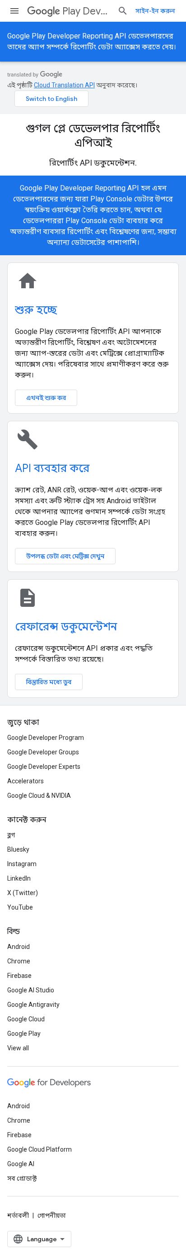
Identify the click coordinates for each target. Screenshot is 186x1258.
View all (18, 1048)
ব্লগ (11, 835)
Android (18, 946)
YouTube (20, 907)
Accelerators (25, 781)
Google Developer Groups (43, 752)
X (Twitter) (22, 892)
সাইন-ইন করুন (155, 10)
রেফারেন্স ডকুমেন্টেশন (66, 627)
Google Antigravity (33, 1004)
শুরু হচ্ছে (36, 310)
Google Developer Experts (43, 766)
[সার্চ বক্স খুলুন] (122, 10)
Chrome (18, 961)
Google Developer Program (45, 737)
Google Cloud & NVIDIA (39, 795)
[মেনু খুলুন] (14, 11)
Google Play (24, 1033)
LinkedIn (19, 878)
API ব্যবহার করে (52, 468)
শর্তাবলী (18, 1215)
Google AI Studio (30, 990)
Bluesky (18, 849)
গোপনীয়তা (51, 1215)
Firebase (19, 975)
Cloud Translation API (64, 85)
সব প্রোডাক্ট (22, 1178)
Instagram (22, 863)
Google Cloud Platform (39, 1149)
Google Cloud (26, 1019)
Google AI (20, 1163)
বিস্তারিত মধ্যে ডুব (48, 682)
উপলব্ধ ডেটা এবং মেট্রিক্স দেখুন (65, 556)
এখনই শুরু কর (46, 398)
